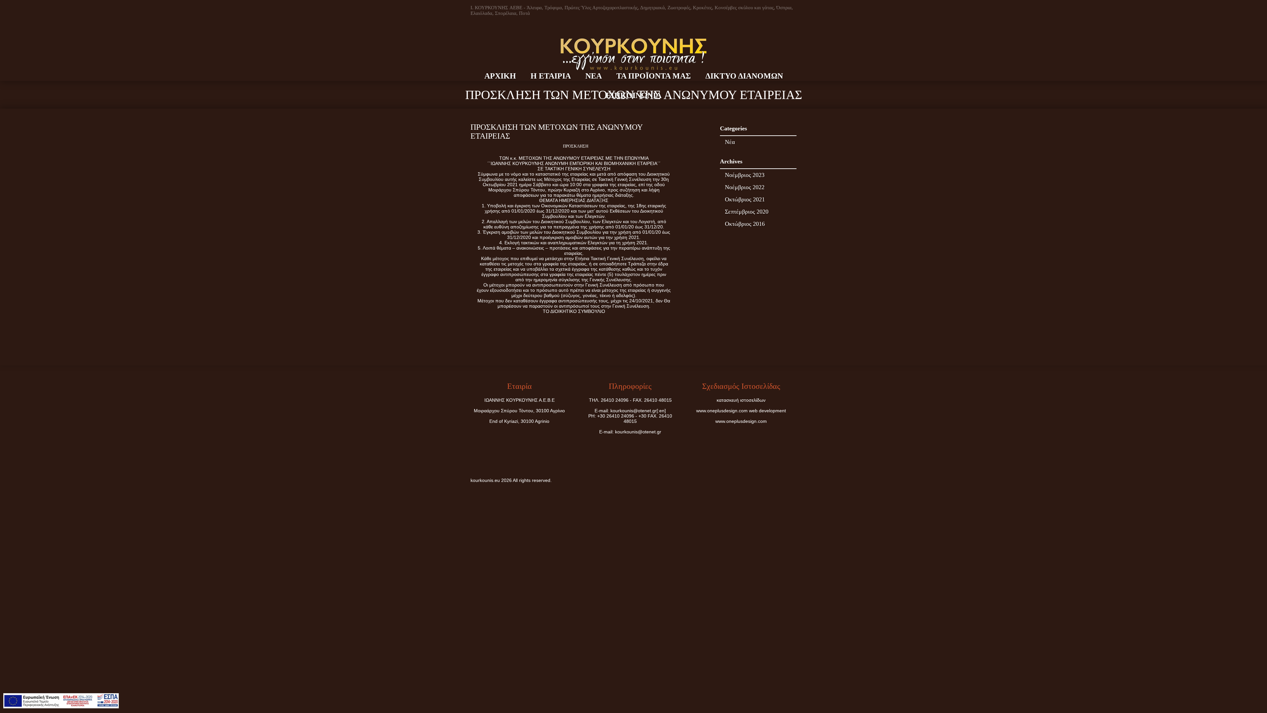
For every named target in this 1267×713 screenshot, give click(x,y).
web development (767, 410)
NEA (593, 76)
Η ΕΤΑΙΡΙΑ (551, 76)
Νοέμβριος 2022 (744, 187)
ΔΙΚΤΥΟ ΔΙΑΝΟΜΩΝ (744, 76)
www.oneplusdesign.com (722, 410)
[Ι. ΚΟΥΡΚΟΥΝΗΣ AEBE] (633, 38)
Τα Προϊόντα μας (653, 76)
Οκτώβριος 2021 (745, 199)
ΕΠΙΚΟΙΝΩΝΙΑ (634, 95)
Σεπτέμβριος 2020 (746, 211)
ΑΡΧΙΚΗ (500, 76)
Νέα (730, 142)
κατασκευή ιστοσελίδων (741, 400)
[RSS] (790, 481)
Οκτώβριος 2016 (745, 224)
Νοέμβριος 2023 (744, 175)
